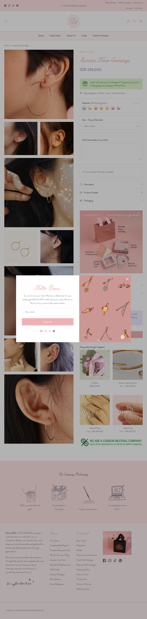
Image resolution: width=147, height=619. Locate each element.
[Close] (127, 279)
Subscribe (47, 321)
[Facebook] (41, 331)
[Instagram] (46, 331)
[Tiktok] (50, 331)
